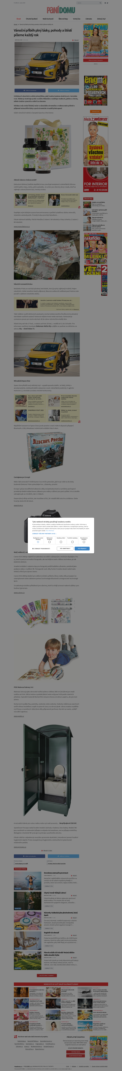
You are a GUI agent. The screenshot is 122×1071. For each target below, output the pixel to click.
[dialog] (61, 535)
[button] (61, 533)
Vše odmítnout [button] (65, 548)
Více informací (50, 530)
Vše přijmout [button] (82, 548)
